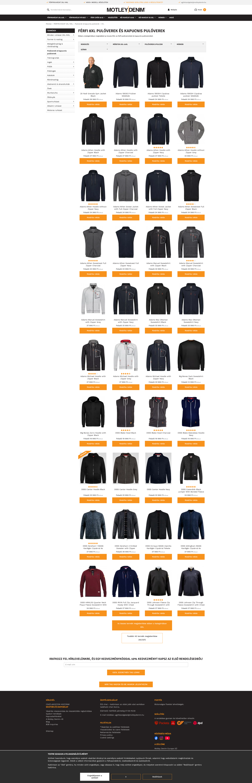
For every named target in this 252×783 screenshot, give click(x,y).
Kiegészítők (112, 18)
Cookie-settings (107, 738)
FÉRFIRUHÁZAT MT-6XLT (77, 18)
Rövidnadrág (52, 80)
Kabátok (51, 75)
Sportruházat (53, 101)
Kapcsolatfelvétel (53, 716)
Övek (49, 88)
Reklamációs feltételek (110, 732)
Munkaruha (52, 93)
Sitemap (49, 731)
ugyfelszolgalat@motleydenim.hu (193, 2)
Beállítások (157, 777)
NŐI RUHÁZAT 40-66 (127, 18)
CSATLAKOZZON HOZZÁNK (58, 704)
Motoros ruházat (54, 110)
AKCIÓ (171, 18)
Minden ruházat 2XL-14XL (58, 35)
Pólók (49, 66)
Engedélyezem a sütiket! (94, 776)
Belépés (173, 10)
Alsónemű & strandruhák (58, 84)
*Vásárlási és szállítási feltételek (114, 727)
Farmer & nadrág (54, 39)
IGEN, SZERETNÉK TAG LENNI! (126, 672)
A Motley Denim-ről (54, 719)
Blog (48, 722)
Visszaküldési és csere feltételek (115, 730)
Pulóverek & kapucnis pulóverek (57, 52)
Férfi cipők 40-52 (97, 18)
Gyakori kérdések (53, 714)
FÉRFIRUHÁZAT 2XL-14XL (55, 18)
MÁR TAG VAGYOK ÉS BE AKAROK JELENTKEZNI (126, 684)
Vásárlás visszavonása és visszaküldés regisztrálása (69, 711)
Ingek (49, 62)
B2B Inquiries (52, 724)
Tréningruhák (53, 58)
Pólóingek (51, 71)
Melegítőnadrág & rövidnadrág (55, 45)
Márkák (161, 18)
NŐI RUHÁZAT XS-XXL (146, 18)
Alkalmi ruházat (54, 106)
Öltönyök (51, 97)
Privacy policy (106, 735)
